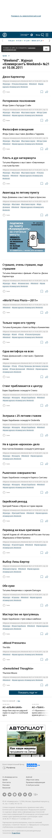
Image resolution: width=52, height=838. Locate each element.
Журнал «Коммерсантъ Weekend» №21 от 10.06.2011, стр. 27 (26, 594)
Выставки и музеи (28, 112)
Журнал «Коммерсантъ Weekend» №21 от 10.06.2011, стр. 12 (26, 109)
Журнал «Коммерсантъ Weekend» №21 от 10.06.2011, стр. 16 (26, 170)
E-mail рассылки (32, 785)
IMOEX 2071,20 (37, 40)
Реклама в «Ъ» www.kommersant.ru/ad (26, 16)
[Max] (30, 794)
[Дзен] (15, 794)
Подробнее (16, 833)
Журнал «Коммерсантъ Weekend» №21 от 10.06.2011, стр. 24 (26, 453)
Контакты (7, 782)
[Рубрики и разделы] (47, 35)
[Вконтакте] (9, 794)
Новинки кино (24, 283)
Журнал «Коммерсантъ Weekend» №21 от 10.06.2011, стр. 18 (26, 280)
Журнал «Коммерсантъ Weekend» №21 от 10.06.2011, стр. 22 (26, 395)
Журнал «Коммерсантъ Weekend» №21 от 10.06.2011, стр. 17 (26, 201)
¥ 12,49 (26, 40)
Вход (38, 35)
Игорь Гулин (42, 112)
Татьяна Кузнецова (33, 334)
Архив (5, 780)
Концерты (16, 397)
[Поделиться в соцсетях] (46, 91)
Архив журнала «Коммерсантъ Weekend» (28, 115)
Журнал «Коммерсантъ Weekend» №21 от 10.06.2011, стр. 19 (26, 304)
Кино (14, 283)
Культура (7, 84)
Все (19, 701)
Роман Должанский (18, 369)
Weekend (33, 84)
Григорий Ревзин (19, 513)
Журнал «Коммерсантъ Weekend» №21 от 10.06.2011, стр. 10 (26, 81)
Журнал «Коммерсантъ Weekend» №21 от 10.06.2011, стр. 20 (26, 331)
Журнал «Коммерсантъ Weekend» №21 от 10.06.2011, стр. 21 (26, 363)
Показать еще (26, 692)
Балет (15, 334)
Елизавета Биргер (10, 569)
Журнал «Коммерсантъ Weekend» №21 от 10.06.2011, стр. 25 (26, 510)
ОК (46, 48)
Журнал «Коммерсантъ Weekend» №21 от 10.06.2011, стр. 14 (26, 138)
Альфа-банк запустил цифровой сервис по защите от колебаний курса (15, 712)
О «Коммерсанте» (10, 777)
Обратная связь (32, 780)
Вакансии (6, 788)
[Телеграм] (4, 794)
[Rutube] (25, 794)
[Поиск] (42, 35)
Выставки (16, 112)
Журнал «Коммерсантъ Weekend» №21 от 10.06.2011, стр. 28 (26, 623)
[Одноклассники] (20, 794)
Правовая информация (35, 782)
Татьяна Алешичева (20, 84)
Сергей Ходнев (18, 545)
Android (29, 777)
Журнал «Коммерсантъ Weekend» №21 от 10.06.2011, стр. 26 (26, 542)
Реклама (6, 785)
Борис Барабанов (28, 397)
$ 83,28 (11, 40)
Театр (21, 334)
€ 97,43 (18, 40)
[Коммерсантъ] (5, 35)
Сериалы (16, 597)
